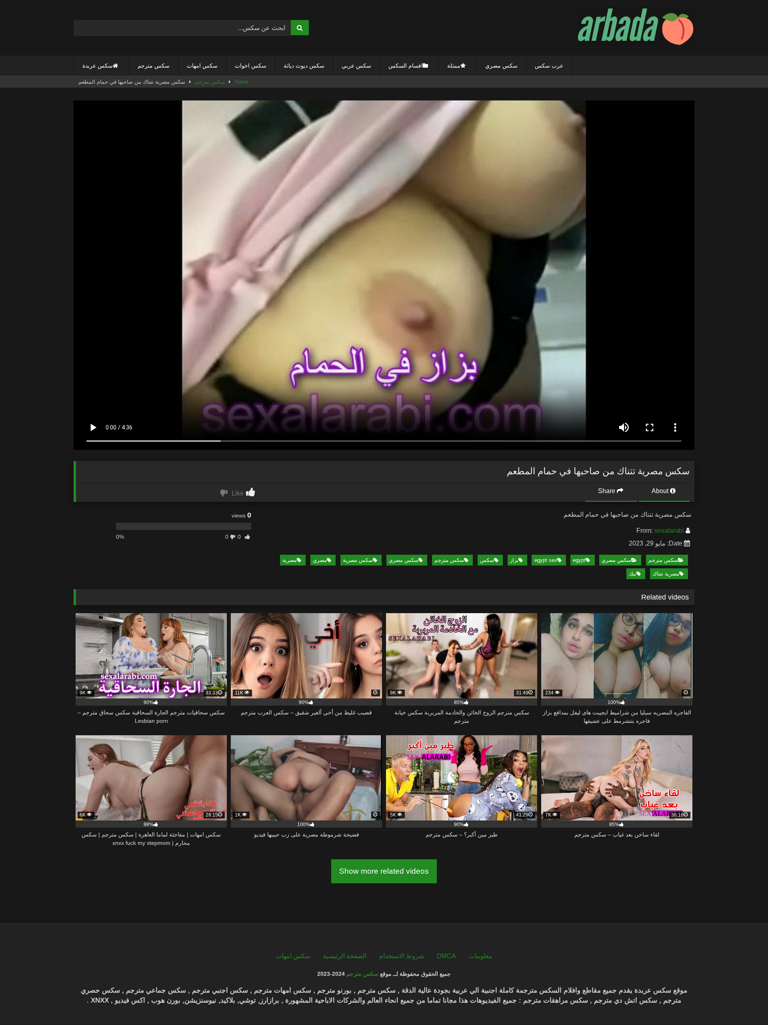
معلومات (480, 956)
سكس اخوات (250, 65)
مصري (320, 560)
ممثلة (453, 65)
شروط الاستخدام (401, 956)
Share (607, 490)
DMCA (446, 956)
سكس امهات (202, 65)
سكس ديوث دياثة (304, 65)
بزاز (514, 560)
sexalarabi (669, 530)
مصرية (289, 560)
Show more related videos (384, 871)
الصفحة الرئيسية (344, 956)
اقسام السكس (405, 65)
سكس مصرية (358, 560)
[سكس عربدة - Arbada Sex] (635, 27)
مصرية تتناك (665, 574)
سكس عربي (356, 65)
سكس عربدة (97, 65)
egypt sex (545, 560)
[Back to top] (743, 1001)
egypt (579, 560)
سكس (487, 560)
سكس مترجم (154, 65)
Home (241, 82)
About (661, 490)
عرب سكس (549, 65)
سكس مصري (501, 65)
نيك (632, 574)
